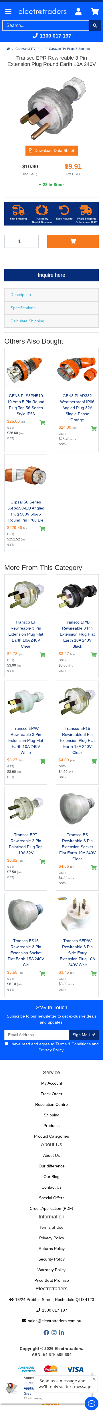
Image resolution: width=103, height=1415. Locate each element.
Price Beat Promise (51, 1280)
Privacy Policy (51, 1050)
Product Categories (51, 1136)
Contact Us (51, 1187)
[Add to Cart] (73, 241)
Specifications (23, 307)
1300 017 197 (54, 36)
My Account (51, 1083)
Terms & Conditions (73, 1044)
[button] (51, 151)
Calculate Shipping (27, 321)
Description (21, 294)
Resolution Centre (51, 1104)
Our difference (52, 1166)
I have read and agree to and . (53, 1047)
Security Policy (51, 1259)
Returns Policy (52, 1248)
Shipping (52, 1115)
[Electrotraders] (42, 12)
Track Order (51, 1093)
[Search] (95, 25)
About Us (51, 1155)
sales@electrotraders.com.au (54, 1320)
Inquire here (51, 275)
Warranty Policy (51, 1269)
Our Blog (51, 1176)
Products (51, 1125)
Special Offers (51, 1198)
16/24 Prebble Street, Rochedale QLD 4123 (54, 1299)
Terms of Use (51, 1227)
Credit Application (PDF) (51, 1208)
